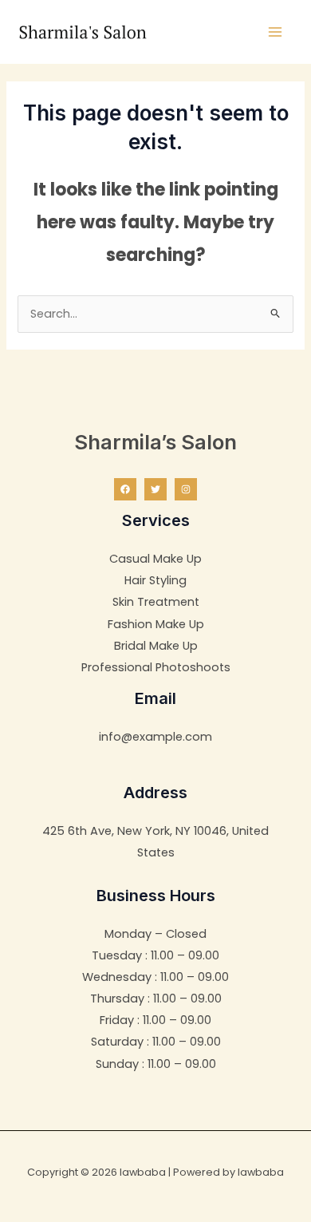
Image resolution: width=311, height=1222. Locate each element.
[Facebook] (125, 489)
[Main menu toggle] (275, 32)
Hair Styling (155, 580)
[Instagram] (186, 489)
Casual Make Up (155, 559)
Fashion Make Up (156, 624)
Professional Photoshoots (155, 667)
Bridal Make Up (156, 646)
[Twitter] (155, 489)
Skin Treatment (155, 602)
